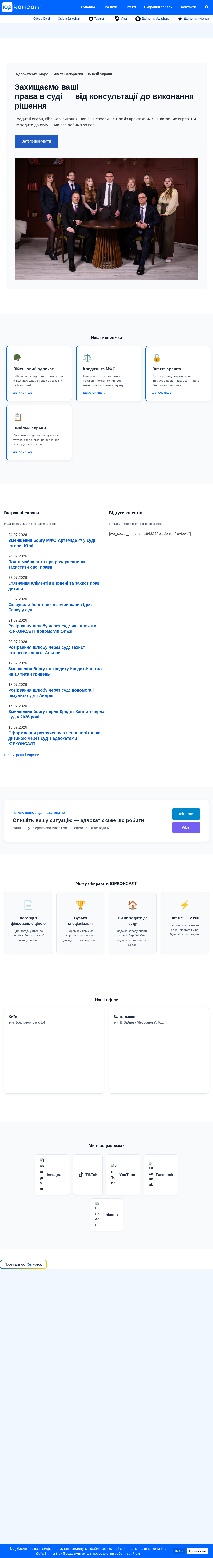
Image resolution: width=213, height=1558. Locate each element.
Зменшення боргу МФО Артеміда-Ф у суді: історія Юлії (52, 543)
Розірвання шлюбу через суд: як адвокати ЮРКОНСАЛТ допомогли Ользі (52, 629)
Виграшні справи (158, 7)
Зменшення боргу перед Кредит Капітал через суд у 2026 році (56, 714)
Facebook (164, 1175)
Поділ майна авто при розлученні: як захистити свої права (46, 564)
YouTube (127, 1175)
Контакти (188, 7)
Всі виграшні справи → (24, 755)
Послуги (110, 7)
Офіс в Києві (41, 18)
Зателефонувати (36, 141)
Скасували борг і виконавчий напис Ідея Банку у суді (50, 607)
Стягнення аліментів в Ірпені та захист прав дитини (54, 586)
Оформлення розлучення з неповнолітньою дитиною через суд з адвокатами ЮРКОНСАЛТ (54, 738)
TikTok (91, 1175)
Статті (131, 7)
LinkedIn (110, 1215)
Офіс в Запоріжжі (69, 18)
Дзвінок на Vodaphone (155, 18)
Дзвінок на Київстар (196, 18)
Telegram (99, 18)
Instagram (56, 1175)
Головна (88, 7)
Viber (123, 18)
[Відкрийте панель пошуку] (206, 7)
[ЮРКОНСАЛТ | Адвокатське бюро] (23, 7)
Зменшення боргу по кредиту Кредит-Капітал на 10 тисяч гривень (55, 671)
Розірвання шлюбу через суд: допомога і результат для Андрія (51, 693)
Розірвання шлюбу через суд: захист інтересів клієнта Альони (46, 650)
